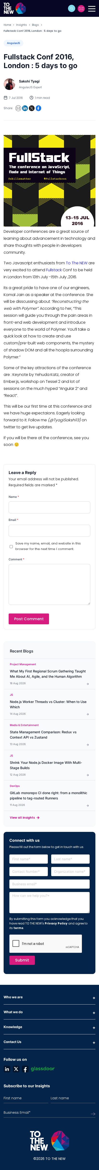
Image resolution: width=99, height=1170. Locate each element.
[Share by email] (18, 108)
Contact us (81, 8)
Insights (21, 25)
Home (7, 25)
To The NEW (76, 263)
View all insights (22, 818)
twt (16, 1069)
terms (18, 928)
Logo (16, 8)
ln (7, 1069)
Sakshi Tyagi (29, 81)
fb (25, 1069)
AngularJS (13, 43)
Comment (16, 559)
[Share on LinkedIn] (25, 108)
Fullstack (54, 270)
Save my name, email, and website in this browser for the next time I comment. (48, 546)
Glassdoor (43, 1069)
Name (14, 497)
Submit (22, 960)
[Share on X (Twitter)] (32, 108)
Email (13, 520)
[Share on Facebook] (38, 108)
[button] (71, 8)
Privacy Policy (56, 923)
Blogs (35, 25)
